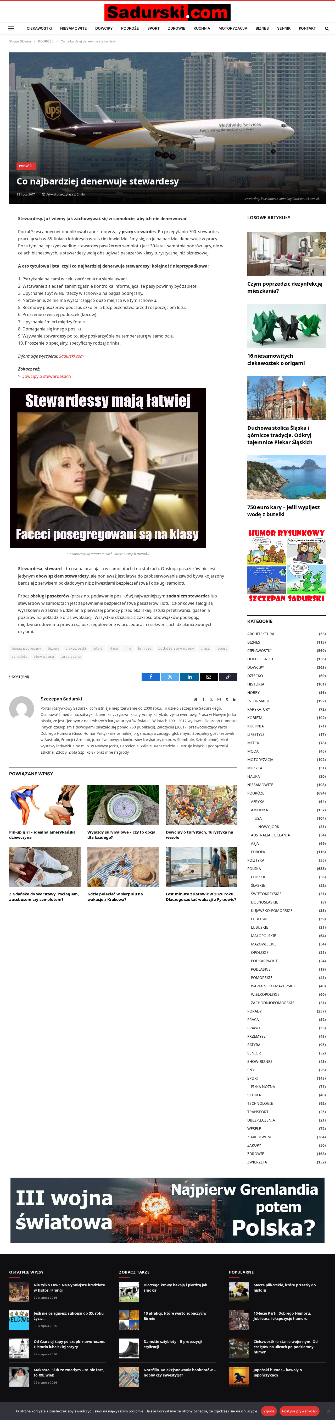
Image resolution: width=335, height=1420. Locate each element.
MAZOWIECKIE (264, 944)
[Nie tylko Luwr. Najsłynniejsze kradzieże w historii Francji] (19, 1292)
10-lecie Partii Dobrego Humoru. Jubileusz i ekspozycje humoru (282, 1316)
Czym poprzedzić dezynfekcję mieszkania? (284, 287)
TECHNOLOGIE (260, 1103)
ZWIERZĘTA (257, 1162)
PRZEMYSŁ (256, 1036)
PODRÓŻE (130, 28)
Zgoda (269, 1411)
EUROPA (258, 851)
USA (258, 818)
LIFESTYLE (256, 734)
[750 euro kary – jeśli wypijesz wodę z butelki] (286, 477)
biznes (53, 648)
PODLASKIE (261, 969)
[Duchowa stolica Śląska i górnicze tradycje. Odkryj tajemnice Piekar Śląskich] (286, 398)
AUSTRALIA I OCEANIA (270, 835)
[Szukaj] (326, 28)
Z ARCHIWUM (259, 1136)
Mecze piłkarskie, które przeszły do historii (285, 1287)
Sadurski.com (71, 356)
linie (128, 648)
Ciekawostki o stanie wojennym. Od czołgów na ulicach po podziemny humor (285, 1346)
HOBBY (253, 692)
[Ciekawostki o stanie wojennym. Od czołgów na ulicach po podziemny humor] (239, 1348)
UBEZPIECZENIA (261, 1120)
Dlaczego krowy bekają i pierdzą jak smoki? (175, 1287)
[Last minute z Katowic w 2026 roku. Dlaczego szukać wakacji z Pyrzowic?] (201, 867)
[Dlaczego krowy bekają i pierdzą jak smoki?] (129, 1292)
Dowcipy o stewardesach (46, 376)
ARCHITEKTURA (260, 633)
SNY (250, 1069)
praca (205, 648)
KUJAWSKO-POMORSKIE (272, 910)
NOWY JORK (268, 826)
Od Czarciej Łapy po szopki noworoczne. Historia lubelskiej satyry (69, 1344)
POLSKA (254, 868)
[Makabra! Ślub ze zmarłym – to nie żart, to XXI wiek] (19, 1377)
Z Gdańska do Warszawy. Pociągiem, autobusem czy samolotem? (44, 896)
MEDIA (253, 742)
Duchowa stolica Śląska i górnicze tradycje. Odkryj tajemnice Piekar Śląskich (279, 434)
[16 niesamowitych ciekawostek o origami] (286, 326)
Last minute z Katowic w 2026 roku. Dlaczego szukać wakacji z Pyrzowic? (201, 896)
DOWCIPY (104, 28)
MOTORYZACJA (233, 28)
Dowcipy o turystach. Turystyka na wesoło (199, 834)
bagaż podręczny (26, 648)
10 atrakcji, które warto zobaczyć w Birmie (175, 1316)
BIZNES (262, 28)
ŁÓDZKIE (258, 876)
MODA (253, 751)
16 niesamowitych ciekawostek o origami (276, 359)
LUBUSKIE (259, 927)
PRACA (253, 1019)
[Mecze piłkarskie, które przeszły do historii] (239, 1292)
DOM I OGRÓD (260, 658)
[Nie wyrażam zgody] (328, 1411)
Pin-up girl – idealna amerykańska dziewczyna (42, 834)
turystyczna (70, 656)
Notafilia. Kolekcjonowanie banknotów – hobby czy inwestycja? (180, 1372)
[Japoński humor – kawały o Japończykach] (239, 1377)
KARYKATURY (258, 709)
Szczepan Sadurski (61, 698)
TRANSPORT (258, 1111)
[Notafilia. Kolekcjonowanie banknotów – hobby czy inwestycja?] (129, 1377)
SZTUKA (254, 1094)
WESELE (254, 1128)
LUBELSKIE (260, 918)
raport (221, 648)
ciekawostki (76, 648)
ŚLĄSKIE (258, 885)
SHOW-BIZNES (259, 1061)
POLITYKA (255, 860)
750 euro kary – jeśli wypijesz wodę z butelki (283, 511)
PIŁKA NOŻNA (263, 1086)
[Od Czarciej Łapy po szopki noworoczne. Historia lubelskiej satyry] (19, 1348)
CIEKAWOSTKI (39, 28)
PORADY (254, 1011)
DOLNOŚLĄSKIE (264, 902)
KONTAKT (307, 28)
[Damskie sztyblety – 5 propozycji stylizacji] (129, 1348)
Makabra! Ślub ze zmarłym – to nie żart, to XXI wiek (69, 1372)
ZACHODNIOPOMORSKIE (272, 1002)
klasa (113, 648)
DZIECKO (255, 675)
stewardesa (44, 656)
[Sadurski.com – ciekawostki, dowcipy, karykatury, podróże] (167, 12)
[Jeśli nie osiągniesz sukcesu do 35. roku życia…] (19, 1320)
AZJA (255, 843)
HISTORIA (255, 684)
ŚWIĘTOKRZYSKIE (266, 893)
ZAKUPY (254, 1145)
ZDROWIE (176, 28)
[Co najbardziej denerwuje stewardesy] (167, 128)
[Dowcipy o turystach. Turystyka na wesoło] (201, 805)
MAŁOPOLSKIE (263, 935)
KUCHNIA (202, 28)
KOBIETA (255, 717)
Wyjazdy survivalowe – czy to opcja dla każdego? (121, 834)
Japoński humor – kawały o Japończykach (278, 1372)
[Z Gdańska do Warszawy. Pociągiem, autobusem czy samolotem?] (45, 867)
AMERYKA (259, 809)
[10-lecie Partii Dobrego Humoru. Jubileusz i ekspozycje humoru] (239, 1320)
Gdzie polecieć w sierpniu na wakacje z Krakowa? (115, 896)
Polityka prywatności (299, 1411)
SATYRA (253, 1044)
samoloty (19, 656)
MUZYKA (254, 767)
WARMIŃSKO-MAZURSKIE (273, 985)
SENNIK (284, 28)
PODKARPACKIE (264, 960)
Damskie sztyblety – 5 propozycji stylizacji (173, 1344)
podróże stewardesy (176, 648)
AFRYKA (257, 801)
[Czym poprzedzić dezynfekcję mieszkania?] (286, 254)
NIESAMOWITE (73, 28)
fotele (98, 648)
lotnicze (145, 648)
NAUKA (253, 776)
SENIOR (254, 1053)
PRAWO (253, 1027)
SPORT (153, 28)
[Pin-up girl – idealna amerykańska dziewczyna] (45, 805)
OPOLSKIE (260, 952)
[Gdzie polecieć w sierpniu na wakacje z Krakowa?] (123, 867)
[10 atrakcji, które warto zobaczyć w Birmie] (129, 1320)
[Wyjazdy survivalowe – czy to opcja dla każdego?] (123, 805)
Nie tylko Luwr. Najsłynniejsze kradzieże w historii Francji (69, 1287)
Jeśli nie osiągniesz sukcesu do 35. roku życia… (68, 1316)
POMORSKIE (261, 977)
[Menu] (11, 28)
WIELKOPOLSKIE (265, 994)
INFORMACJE (258, 700)
